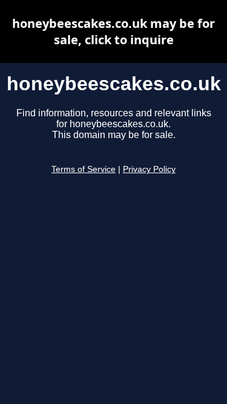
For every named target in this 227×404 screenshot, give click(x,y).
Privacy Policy (149, 169)
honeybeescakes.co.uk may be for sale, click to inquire (113, 31)
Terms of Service (83, 169)
